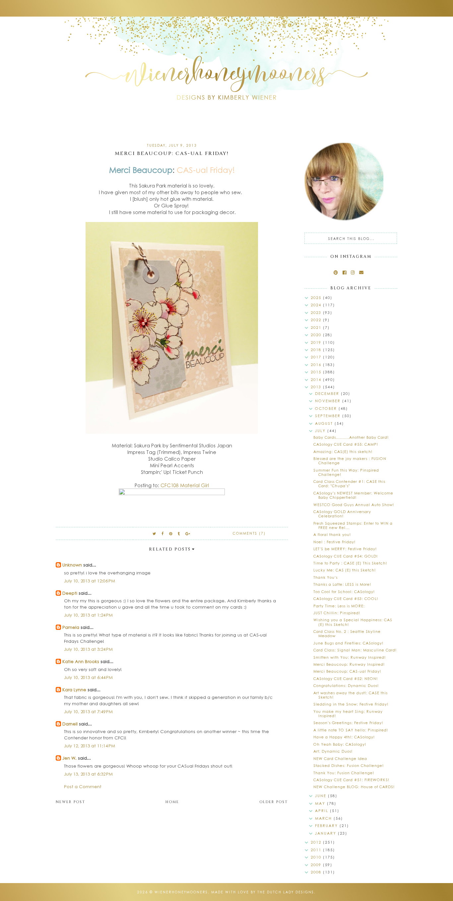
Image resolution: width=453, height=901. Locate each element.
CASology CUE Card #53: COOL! (345, 598)
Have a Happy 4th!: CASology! (344, 736)
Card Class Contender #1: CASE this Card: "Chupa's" (349, 483)
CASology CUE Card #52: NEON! (345, 678)
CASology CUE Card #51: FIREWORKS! (351, 779)
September (328, 415)
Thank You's (325, 577)
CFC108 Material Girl (185, 485)
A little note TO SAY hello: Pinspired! (350, 729)
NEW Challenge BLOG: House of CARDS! (354, 786)
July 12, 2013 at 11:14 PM (89, 745)
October (327, 408)
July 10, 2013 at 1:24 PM (88, 615)
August (325, 423)
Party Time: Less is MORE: (339, 605)
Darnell (70, 723)
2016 (317, 364)
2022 (317, 319)
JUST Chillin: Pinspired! (336, 612)
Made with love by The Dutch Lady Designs (262, 892)
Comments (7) (249, 533)
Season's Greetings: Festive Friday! (348, 722)
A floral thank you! (332, 534)
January (326, 833)
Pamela (70, 627)
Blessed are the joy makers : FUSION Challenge (349, 460)
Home (172, 801)
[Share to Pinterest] (171, 533)
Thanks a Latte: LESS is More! (342, 584)
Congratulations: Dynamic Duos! (346, 685)
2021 (317, 327)
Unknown (72, 565)
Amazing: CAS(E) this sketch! (342, 451)
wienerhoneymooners (181, 892)
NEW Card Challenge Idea (340, 758)
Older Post (273, 801)
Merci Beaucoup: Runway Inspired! (349, 664)
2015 (317, 371)
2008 (317, 871)
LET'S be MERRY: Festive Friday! (345, 548)
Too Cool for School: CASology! (344, 591)
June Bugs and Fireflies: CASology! (348, 642)
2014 (317, 379)
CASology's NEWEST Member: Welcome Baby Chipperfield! (353, 495)
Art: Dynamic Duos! (333, 751)
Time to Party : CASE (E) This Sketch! (350, 563)
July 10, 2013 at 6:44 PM (88, 677)
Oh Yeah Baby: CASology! (339, 744)
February (327, 825)
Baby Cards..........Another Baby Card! (351, 437)
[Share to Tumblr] (179, 533)
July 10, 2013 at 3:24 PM (88, 649)
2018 (317, 349)
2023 (317, 312)
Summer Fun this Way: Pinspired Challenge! (346, 472)
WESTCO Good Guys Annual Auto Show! (353, 504)
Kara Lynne (74, 689)
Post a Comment (82, 786)
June (321, 795)
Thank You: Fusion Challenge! (343, 772)
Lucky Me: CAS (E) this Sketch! (344, 569)
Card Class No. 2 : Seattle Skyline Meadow (347, 633)
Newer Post (70, 801)
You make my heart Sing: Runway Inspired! (348, 713)
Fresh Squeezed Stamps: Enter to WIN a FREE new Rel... (353, 525)
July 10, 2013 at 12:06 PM (89, 580)
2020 (317, 334)
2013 (317, 386)
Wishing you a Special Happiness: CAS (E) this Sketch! (352, 622)
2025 (317, 297)
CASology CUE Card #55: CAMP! (345, 444)
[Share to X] (155, 533)
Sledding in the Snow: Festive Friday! (350, 704)
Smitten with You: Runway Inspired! (349, 657)
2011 (317, 849)
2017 (317, 356)
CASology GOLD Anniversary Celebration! (342, 513)
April (322, 810)
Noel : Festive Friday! (334, 541)
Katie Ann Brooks (80, 661)
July (321, 430)
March (324, 818)
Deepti (69, 593)
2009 (317, 864)
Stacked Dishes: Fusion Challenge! (348, 765)
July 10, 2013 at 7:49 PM (88, 711)
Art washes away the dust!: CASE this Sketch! (350, 695)
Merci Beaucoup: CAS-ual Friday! (347, 671)
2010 (317, 857)
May (321, 803)
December (328, 393)
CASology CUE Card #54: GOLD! (345, 556)
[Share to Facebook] (163, 533)
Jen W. (69, 758)
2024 (317, 304)
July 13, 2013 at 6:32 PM (88, 774)
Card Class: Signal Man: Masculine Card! (355, 649)
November (328, 400)
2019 (317, 342)
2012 (317, 842)
